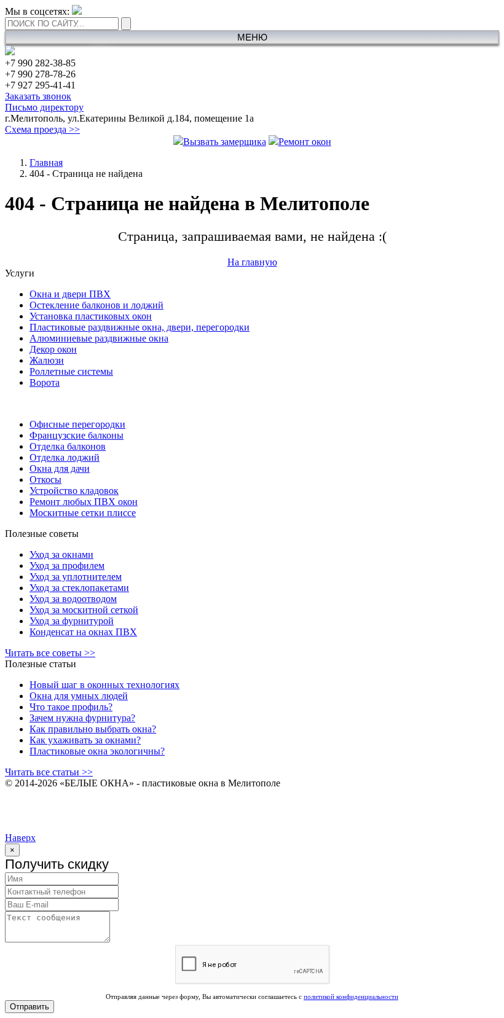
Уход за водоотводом (73, 598)
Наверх (20, 837)
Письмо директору (44, 107)
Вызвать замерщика (224, 141)
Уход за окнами (61, 554)
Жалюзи (47, 360)
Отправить (29, 1006)
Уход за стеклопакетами (79, 587)
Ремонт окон (304, 141)
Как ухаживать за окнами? (85, 740)
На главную (252, 262)
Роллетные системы (71, 371)
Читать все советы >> (50, 653)
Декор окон (53, 349)
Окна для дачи (60, 468)
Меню (252, 37)
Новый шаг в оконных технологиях (104, 684)
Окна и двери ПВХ (70, 294)
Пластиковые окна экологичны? (97, 751)
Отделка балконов (68, 446)
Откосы (45, 479)
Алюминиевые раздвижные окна (99, 338)
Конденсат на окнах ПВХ (83, 632)
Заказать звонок (38, 96)
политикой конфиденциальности (351, 996)
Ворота (45, 382)
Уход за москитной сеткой (84, 610)
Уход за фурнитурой (72, 621)
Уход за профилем (67, 565)
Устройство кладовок (74, 490)
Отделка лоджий (65, 457)
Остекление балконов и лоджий (96, 305)
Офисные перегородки (77, 424)
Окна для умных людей (79, 696)
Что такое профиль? (71, 707)
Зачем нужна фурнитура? (82, 718)
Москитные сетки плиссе (83, 512)
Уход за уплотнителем (76, 576)
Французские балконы (77, 435)
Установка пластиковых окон (91, 316)
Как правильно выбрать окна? (93, 729)
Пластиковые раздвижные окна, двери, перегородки (140, 327)
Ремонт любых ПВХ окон (84, 501)
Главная (46, 162)
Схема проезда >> (42, 129)
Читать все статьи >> (49, 772)
